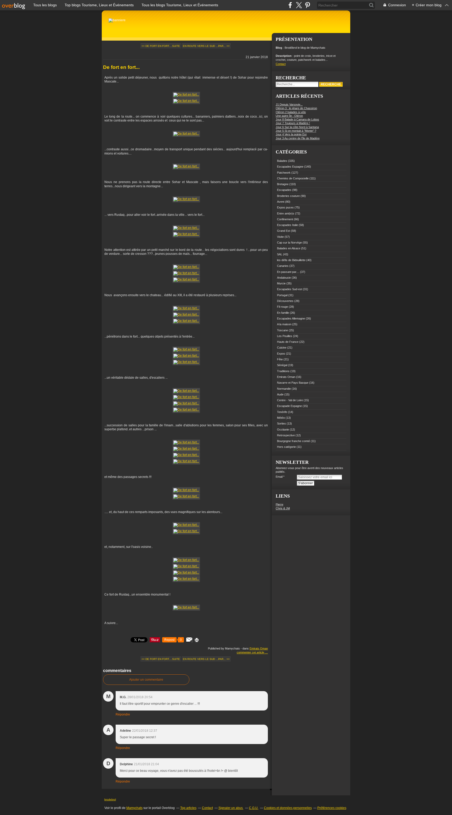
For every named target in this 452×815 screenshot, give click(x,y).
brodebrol (110, 799)
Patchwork (284, 172)
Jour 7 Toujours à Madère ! (293, 123)
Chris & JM (283, 508)
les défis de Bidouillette (291, 260)
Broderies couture (288, 195)
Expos (281, 353)
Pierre (279, 504)
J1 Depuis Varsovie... (289, 104)
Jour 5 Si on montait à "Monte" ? (296, 130)
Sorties (281, 423)
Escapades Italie (287, 225)
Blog (279, 47)
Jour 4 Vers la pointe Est (291, 134)
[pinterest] (307, 5)
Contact (281, 63)
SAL (279, 254)
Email (279, 476)
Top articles (188, 808)
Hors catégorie (286, 446)
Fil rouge (282, 306)
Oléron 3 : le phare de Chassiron (296, 108)
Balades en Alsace (288, 248)
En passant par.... (288, 271)
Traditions (283, 371)
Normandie (284, 388)
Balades (282, 160)
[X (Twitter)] (299, 5)
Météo (281, 417)
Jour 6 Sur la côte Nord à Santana (297, 127)
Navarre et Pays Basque (292, 382)
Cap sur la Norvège (289, 242)
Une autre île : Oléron (289, 115)
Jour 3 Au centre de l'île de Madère (298, 138)
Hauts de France (287, 341)
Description (284, 55)
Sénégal (282, 365)
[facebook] (290, 5)
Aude (280, 394)
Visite (280, 236)
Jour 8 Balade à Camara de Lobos (297, 119)
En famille (283, 312)
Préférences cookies (331, 808)
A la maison (284, 324)
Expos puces (285, 207)
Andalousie (284, 277)
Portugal (282, 295)
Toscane (282, 330)
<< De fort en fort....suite (161, 46)
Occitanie (283, 429)
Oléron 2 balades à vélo (291, 112)
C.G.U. (253, 808)
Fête (280, 359)
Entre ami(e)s (285, 213)
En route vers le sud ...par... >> (206, 46)
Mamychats (134, 808)
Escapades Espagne (290, 166)
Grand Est (283, 230)
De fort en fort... (121, 67)
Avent (280, 201)
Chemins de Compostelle (293, 178)
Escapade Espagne (289, 406)
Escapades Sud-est (289, 289)
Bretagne (283, 184)
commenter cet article (251, 652)
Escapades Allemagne (291, 318)
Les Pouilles (284, 336)
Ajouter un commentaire (146, 679)
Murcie (281, 283)
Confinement (285, 219)
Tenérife (282, 412)
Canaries (283, 265)
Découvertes (285, 300)
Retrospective (286, 435)
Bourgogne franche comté (293, 441)
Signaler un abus (231, 808)
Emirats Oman (259, 648)
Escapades (284, 189)
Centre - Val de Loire (290, 400)
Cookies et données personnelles (288, 808)
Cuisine (281, 347)
